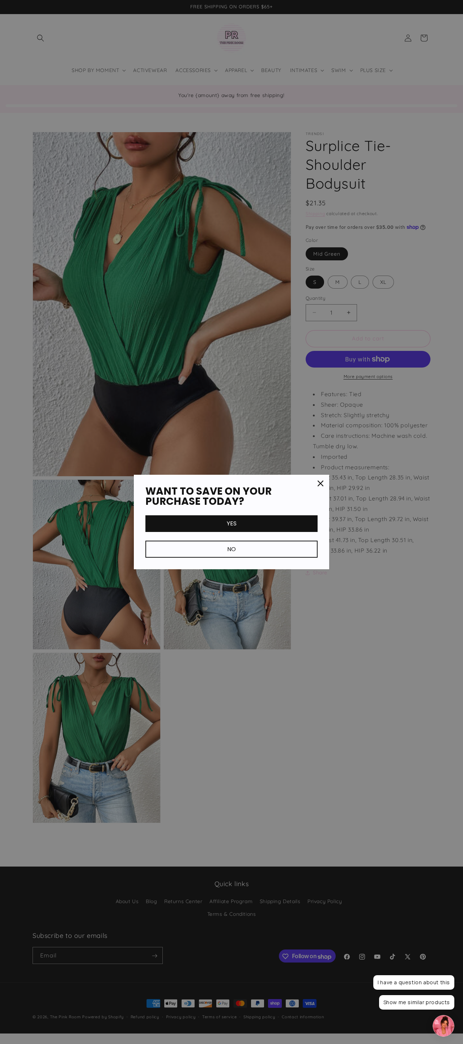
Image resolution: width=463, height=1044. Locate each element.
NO (231, 549)
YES (232, 523)
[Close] (320, 483)
